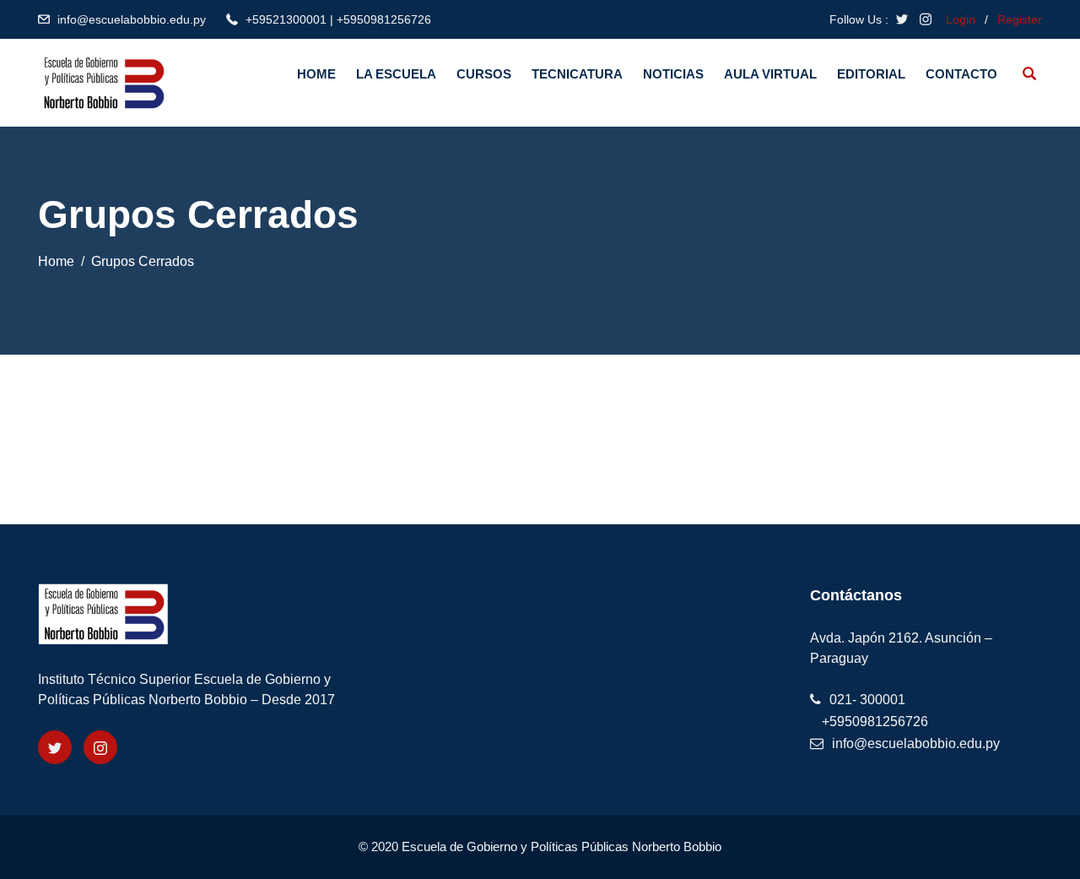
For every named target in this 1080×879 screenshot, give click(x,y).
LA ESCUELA (396, 74)
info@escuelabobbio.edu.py (131, 19)
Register (1019, 19)
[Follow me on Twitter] (902, 19)
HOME (316, 74)
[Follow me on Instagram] (926, 19)
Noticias (673, 74)
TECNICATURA (577, 74)
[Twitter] (55, 747)
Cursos (483, 74)
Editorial (871, 74)
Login (960, 19)
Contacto (961, 74)
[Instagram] (100, 747)
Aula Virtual (770, 74)
